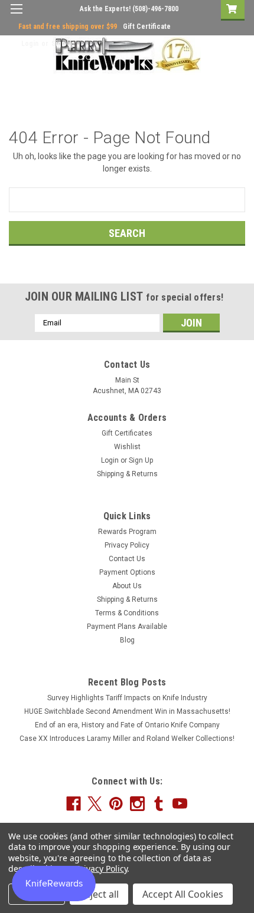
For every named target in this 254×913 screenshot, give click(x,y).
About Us (127, 586)
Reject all (99, 894)
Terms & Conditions (127, 613)
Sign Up (63, 43)
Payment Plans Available (127, 626)
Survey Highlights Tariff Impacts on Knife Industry (127, 698)
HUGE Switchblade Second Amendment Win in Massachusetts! (127, 711)
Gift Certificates (127, 433)
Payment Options (127, 572)
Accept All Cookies (182, 894)
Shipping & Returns (127, 474)
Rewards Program (127, 532)
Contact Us (127, 559)
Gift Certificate (147, 26)
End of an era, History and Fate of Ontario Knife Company (127, 725)
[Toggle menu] (16, 16)
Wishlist (127, 447)
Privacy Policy (127, 545)
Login (29, 43)
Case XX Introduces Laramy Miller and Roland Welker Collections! (127, 738)
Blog (127, 640)
